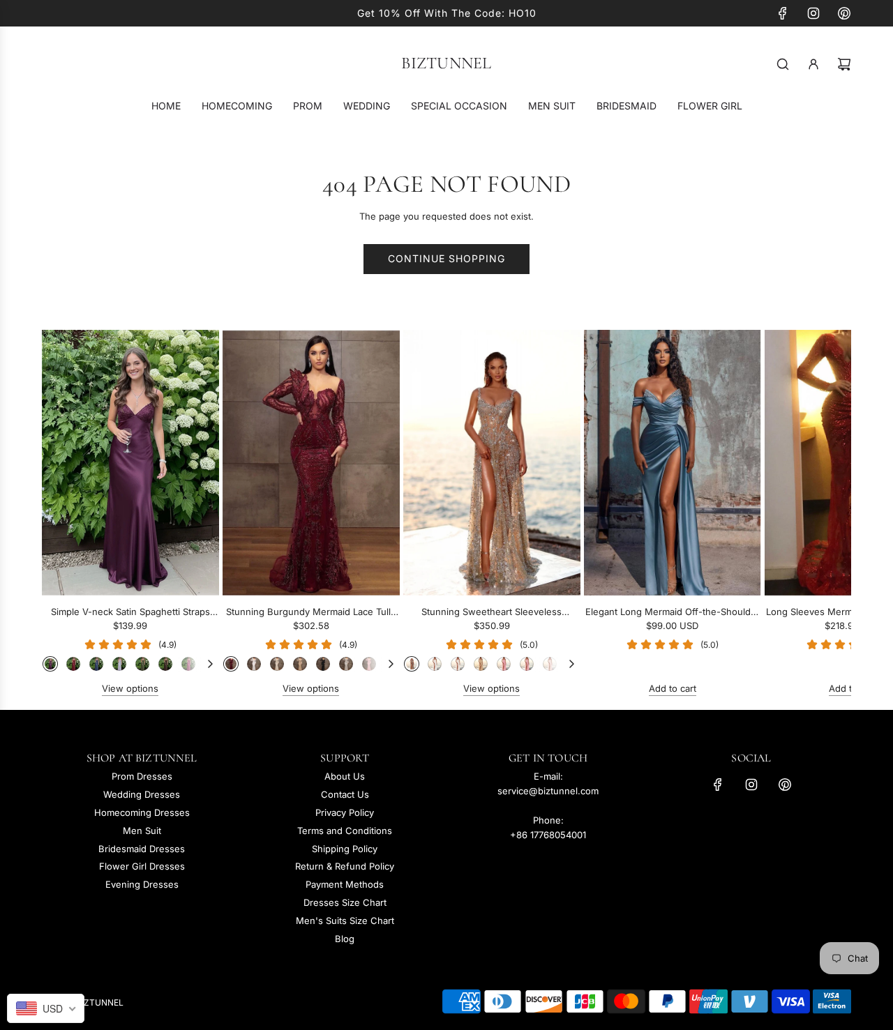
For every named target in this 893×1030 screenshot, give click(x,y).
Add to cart (672, 688)
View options (130, 688)
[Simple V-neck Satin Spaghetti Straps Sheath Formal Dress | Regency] (50, 664)
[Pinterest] (844, 13)
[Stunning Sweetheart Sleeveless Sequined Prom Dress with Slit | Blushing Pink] (504, 664)
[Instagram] (813, 13)
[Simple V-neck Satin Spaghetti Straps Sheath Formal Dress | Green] (142, 664)
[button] (67, 512)
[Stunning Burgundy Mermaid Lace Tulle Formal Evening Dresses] (311, 463)
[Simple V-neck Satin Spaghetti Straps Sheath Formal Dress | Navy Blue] (96, 664)
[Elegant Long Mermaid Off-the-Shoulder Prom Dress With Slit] (672, 463)
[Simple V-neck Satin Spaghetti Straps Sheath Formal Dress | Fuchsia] (188, 664)
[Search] (782, 64)
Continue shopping (446, 258)
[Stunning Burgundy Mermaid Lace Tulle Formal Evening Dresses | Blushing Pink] (369, 664)
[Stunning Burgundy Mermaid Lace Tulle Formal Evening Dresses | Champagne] (300, 664)
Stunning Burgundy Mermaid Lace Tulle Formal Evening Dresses (311, 612)
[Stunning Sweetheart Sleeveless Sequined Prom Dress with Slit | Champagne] (481, 664)
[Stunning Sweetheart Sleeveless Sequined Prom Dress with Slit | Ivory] (458, 664)
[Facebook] (782, 13)
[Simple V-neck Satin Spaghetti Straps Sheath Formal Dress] (130, 463)
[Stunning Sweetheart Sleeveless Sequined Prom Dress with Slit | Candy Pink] (527, 664)
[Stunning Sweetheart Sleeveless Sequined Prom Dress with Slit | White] (435, 664)
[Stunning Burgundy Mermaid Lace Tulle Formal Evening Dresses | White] (254, 664)
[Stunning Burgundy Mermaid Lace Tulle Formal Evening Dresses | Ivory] (277, 664)
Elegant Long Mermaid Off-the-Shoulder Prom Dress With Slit (672, 612)
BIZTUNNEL (446, 63)
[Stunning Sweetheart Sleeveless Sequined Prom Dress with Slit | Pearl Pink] (550, 664)
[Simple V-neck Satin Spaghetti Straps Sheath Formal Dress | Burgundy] (73, 664)
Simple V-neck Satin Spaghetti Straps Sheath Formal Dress (130, 612)
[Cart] (844, 64)
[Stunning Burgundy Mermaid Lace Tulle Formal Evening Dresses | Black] (323, 664)
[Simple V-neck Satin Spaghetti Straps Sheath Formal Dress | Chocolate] (165, 664)
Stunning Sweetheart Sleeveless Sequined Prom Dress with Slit (491, 612)
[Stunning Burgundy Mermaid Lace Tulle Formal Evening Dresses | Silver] (346, 664)
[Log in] (813, 64)
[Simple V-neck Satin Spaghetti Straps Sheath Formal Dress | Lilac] (119, 664)
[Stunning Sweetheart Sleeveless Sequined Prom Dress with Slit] (491, 463)
